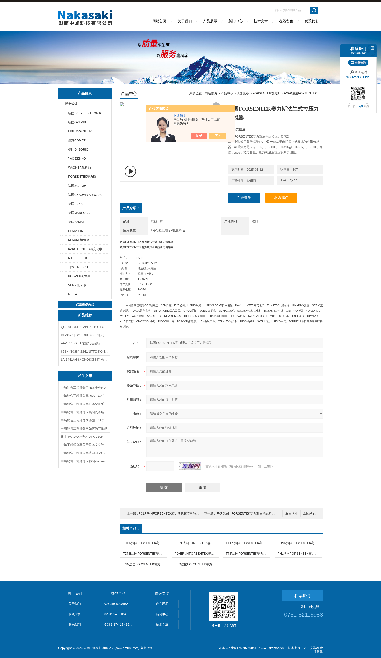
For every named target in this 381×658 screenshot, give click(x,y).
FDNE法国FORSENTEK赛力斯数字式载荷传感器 (196, 553)
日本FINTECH (78, 267)
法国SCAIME (77, 185)
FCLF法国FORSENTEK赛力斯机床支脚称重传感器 (174, 513)
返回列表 (309, 513)
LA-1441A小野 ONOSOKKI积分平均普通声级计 (85, 359)
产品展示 (210, 21)
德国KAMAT (76, 222)
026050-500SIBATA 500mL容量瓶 (119, 603)
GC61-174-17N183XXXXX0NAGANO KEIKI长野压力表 (119, 624)
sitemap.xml (277, 648)
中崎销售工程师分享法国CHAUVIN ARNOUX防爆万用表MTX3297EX (85, 453)
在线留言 (286, 21)
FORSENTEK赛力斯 (82, 176)
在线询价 (244, 198)
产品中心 (227, 93)
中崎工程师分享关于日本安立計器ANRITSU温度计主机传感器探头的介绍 (85, 445)
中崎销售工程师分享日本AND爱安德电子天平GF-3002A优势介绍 (85, 404)
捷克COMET (77, 140)
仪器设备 (71, 104)
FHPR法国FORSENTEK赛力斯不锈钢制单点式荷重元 (145, 543)
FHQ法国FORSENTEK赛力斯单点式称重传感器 (196, 564)
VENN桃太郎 (77, 285)
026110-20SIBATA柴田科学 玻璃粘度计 (119, 614)
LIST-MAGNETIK (80, 131)
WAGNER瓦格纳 (79, 167)
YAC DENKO (77, 158)
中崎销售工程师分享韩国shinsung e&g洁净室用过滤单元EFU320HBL (85, 461)
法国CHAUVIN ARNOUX (85, 194)
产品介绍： (131, 208)
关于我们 (185, 21)
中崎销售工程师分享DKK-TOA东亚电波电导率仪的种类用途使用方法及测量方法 (85, 396)
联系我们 (311, 21)
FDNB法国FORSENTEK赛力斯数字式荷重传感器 (145, 553)
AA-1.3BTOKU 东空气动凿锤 (80, 343)
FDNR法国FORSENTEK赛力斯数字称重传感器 (300, 543)
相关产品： (131, 528)
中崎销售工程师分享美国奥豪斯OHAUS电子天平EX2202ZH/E (85, 412)
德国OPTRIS (77, 122)
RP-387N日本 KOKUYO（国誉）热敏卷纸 (85, 335)
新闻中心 (235, 21)
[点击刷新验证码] (190, 466)
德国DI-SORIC (78, 149)
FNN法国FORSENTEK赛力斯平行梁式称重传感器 (145, 564)
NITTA (72, 294)
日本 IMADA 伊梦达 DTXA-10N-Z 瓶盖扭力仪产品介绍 (85, 436)
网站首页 (159, 21)
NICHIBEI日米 (78, 258)
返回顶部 (291, 513)
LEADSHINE (76, 231)
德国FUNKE (76, 204)
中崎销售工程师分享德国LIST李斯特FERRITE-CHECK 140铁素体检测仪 (85, 420)
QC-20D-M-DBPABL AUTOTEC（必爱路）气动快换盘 (85, 327)
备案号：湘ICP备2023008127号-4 (242, 648)
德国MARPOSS (79, 213)
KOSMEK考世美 (79, 276)
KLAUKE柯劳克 (78, 240)
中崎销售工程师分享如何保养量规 (84, 428)
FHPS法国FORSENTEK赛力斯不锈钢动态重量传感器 (248, 543)
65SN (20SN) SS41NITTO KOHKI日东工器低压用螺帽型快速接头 (85, 351)
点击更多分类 (85, 304)
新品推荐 (85, 315)
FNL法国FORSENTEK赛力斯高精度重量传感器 (300, 553)
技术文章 (261, 21)
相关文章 (85, 376)
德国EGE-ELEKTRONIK (84, 113)
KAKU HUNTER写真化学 (85, 249)
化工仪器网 (311, 648)
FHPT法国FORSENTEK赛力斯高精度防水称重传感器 (196, 543)
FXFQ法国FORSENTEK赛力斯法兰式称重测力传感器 (253, 513)
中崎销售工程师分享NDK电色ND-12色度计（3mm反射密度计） (85, 387)
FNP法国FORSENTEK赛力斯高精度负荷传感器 (248, 553)
